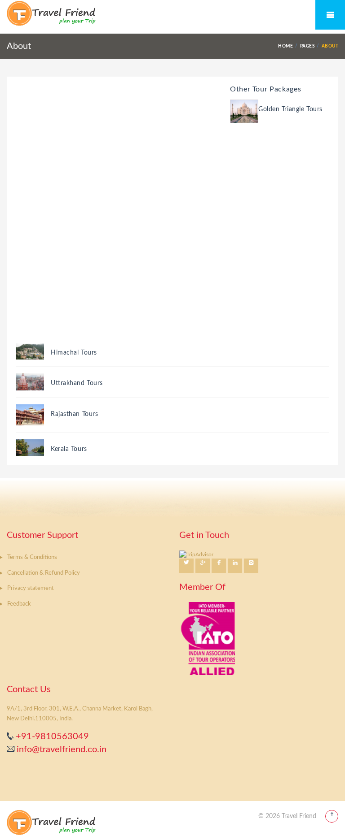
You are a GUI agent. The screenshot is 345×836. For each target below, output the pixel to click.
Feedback (19, 604)
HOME (285, 46)
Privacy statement (30, 588)
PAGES (307, 46)
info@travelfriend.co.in (60, 749)
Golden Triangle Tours (290, 109)
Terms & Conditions (32, 557)
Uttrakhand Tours (77, 383)
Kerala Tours (69, 449)
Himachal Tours (74, 353)
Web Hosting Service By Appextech (208, 816)
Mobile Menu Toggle (330, 15)
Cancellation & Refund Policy (43, 573)
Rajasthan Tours (74, 414)
